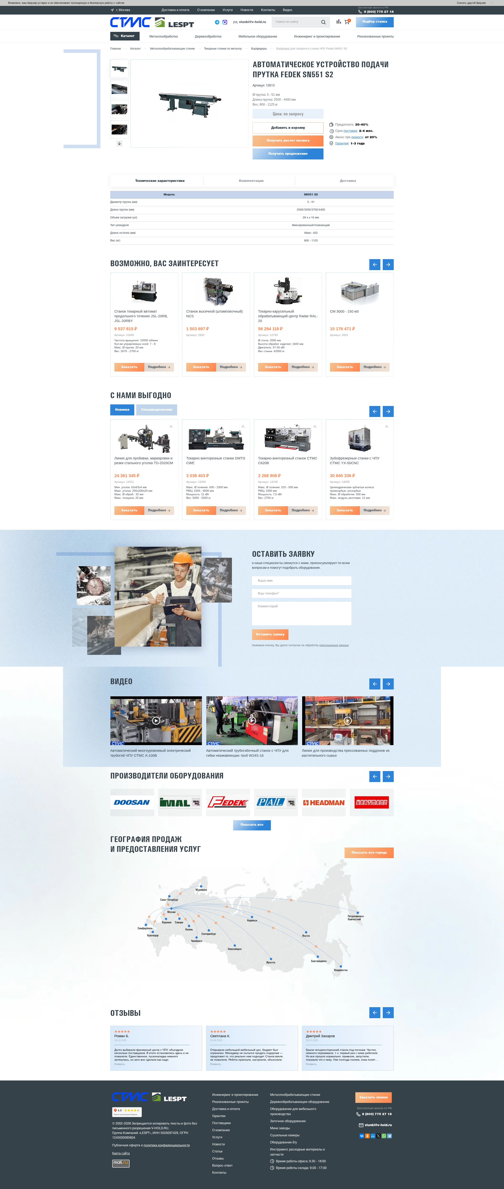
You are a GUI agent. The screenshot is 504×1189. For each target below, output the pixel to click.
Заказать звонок (373, 1097)
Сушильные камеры (284, 1135)
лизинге (357, 137)
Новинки (122, 410)
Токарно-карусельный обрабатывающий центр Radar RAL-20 (216, 316)
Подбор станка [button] (374, 21)
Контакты (268, 10)
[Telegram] (389, 1136)
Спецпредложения (156, 410)
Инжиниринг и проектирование (317, 36)
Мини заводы (280, 1128)
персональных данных (334, 645)
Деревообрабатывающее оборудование (299, 1102)
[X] (378, 1136)
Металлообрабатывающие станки (172, 49)
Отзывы (125, 1013)
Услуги (228, 10)
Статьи (217, 1151)
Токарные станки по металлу (223, 49)
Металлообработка (163, 36)
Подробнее (157, 367)
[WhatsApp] (384, 1136)
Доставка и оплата (175, 10)
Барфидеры (259, 49)
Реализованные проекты (375, 36)
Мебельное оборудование (258, 36)
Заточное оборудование (288, 1121)
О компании (206, 10)
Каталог (127, 36)
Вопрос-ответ (222, 1165)
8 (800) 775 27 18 (379, 12)
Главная (115, 49)
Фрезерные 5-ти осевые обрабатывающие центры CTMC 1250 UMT (357, 463)
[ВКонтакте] (361, 1136)
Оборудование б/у (283, 1142)
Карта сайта (121, 1153)
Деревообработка (208, 36)
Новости (247, 10)
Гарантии (218, 1116)
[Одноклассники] (367, 1136)
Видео (287, 10)
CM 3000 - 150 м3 (272, 311)
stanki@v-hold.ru (252, 22)
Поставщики (221, 1123)
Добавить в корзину (288, 128)
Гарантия (341, 143)
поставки (350, 131)
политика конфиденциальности (167, 1145)
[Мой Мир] (373, 1136)
